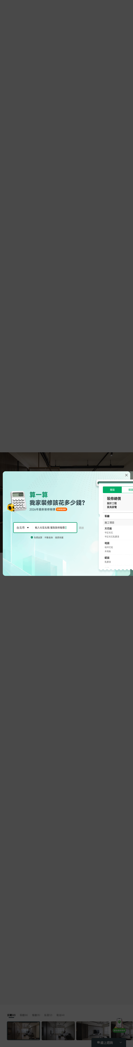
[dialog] (66, 523)
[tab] (112, 489)
